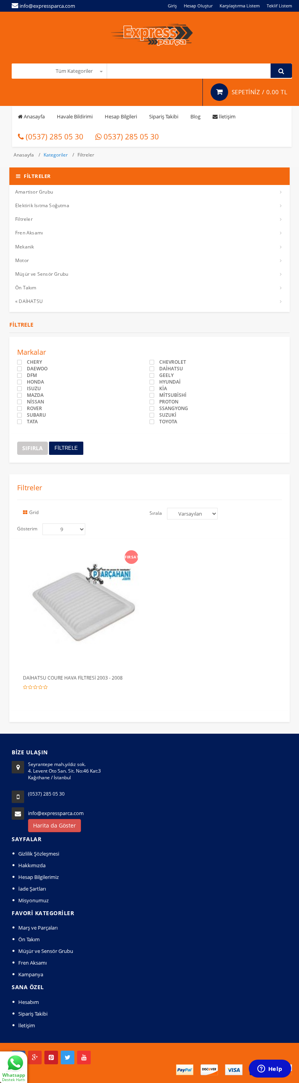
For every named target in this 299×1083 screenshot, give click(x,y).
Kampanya (30, 974)
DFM (32, 375)
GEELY (166, 375)
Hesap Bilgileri (121, 116)
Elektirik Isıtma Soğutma (42, 205)
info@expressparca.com (56, 813)
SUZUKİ (167, 415)
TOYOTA (168, 421)
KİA (163, 388)
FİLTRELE (66, 448)
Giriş (172, 6)
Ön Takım (26, 287)
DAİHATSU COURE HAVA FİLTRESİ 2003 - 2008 (73, 677)
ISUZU (34, 388)
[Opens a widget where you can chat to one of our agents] (269, 1069)
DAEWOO (37, 368)
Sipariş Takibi (163, 116)
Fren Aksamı (29, 232)
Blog (195, 116)
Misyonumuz (33, 900)
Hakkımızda (32, 865)
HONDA (35, 382)
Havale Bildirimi (75, 116)
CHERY (34, 362)
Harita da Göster (54, 825)
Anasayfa (34, 116)
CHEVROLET (172, 362)
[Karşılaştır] (99, 555)
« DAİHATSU (29, 301)
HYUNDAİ (170, 382)
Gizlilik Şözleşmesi (38, 853)
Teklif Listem (279, 6)
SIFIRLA (32, 448)
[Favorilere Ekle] (85, 555)
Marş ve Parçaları (38, 927)
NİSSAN (35, 402)
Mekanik (24, 246)
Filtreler (85, 154)
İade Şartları (32, 888)
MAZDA (35, 395)
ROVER (34, 408)
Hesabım (28, 1002)
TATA (32, 421)
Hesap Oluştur (198, 6)
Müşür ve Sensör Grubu (41, 274)
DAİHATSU (171, 368)
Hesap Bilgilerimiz (38, 876)
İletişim (227, 116)
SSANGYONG (173, 408)
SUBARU (36, 415)
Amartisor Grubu (34, 191)
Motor (22, 260)
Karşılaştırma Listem (240, 6)
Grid (34, 512)
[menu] (63, 529)
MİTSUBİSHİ (172, 395)
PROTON (168, 402)
